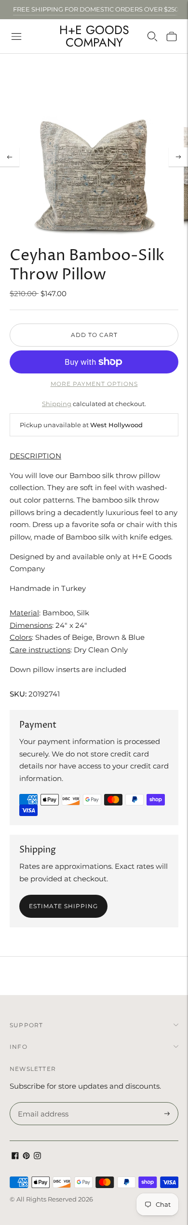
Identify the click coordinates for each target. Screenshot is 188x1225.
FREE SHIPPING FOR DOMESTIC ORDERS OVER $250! (96, 9)
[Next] (178, 157)
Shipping (56, 404)
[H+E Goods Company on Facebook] (15, 1156)
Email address (41, 1102)
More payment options (94, 383)
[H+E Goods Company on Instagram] (37, 1156)
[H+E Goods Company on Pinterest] (26, 1156)
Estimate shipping (63, 906)
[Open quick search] (152, 36)
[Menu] (16, 36)
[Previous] (9, 157)
